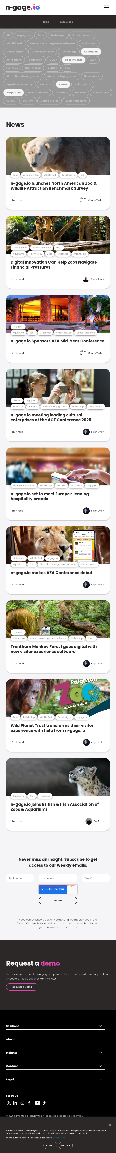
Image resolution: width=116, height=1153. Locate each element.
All (8, 35)
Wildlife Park (14, 43)
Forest (63, 84)
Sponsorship (101, 92)
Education (35, 60)
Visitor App (89, 43)
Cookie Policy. (59, 1137)
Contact (12, 1066)
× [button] (109, 1125)
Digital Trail (33, 68)
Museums (61, 92)
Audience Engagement (62, 76)
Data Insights (73, 60)
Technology (68, 51)
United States (49, 101)
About (10, 1039)
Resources (66, 22)
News (15, 124)
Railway (80, 92)
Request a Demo (22, 987)
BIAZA (53, 60)
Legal (10, 1079)
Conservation (15, 51)
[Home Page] (23, 7)
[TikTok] (46, 1104)
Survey (10, 101)
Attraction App (82, 35)
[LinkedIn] (17, 1104)
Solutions (12, 1026)
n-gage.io (23, 35)
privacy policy (68, 927)
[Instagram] (24, 1104)
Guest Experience (43, 51)
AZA (67, 68)
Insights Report (38, 92)
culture (52, 68)
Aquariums (91, 51)
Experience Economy (19, 84)
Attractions (14, 60)
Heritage (12, 68)
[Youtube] (38, 1104)
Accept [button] (50, 1145)
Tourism (28, 101)
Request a (33, 963)
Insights (11, 1053)
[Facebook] (31, 1104)
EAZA (93, 60)
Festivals (46, 84)
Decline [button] (65, 1145)
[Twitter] (9, 1104)
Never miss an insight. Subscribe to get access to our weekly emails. (58, 862)
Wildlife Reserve (76, 101)
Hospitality (13, 92)
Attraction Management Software (52, 43)
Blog (46, 22)
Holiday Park (83, 84)
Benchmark (91, 76)
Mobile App (58, 35)
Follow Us (12, 1096)
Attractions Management (23, 76)
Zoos (40, 35)
